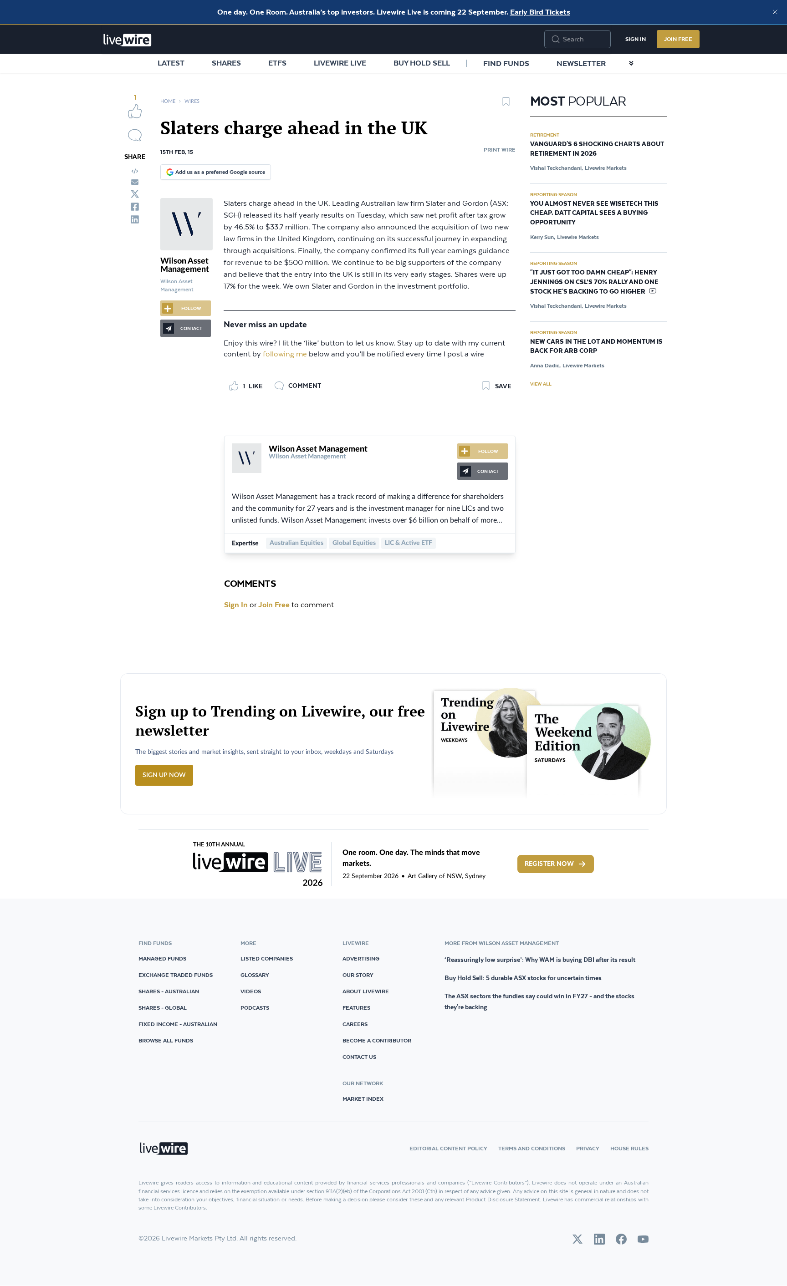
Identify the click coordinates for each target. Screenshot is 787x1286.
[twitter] (134, 194)
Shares (226, 62)
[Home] (127, 40)
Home (167, 101)
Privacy (587, 1148)
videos (250, 991)
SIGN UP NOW (164, 775)
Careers (355, 1024)
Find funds (506, 63)
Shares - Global (162, 1007)
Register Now (549, 864)
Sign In (635, 39)
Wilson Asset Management (184, 265)
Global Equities (354, 543)
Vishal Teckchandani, (556, 167)
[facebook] (134, 206)
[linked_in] (134, 219)
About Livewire (365, 991)
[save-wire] (506, 104)
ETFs (277, 62)
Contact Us (359, 1056)
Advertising (360, 958)
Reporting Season (553, 194)
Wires (191, 101)
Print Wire (500, 149)
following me (285, 354)
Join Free (678, 39)
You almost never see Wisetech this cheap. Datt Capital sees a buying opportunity (594, 213)
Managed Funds (162, 958)
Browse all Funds (165, 1040)
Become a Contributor (376, 1040)
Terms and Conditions (531, 1148)
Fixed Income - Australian (177, 1024)
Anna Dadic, (545, 365)
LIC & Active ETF (408, 543)
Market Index (362, 1098)
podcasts (254, 1007)
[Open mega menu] (631, 63)
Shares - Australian (168, 991)
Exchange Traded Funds (175, 974)
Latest (171, 62)
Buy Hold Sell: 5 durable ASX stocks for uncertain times (523, 977)
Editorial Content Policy (448, 1148)
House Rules (629, 1148)
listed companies (266, 958)
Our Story (357, 974)
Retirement (544, 134)
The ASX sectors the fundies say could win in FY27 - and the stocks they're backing (539, 1001)
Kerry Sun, (542, 237)
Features (356, 1007)
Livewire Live (340, 62)
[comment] (134, 135)
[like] (135, 111)
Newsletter (581, 63)
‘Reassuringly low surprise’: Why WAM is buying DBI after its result (540, 959)
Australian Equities (296, 543)
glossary (254, 974)
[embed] (134, 171)
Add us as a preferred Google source (220, 171)
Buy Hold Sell (422, 62)
